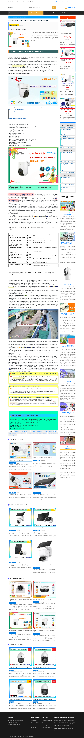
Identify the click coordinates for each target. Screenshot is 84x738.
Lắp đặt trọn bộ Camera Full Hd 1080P (67, 178)
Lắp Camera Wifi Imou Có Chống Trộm (67, 169)
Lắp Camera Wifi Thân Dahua (67, 156)
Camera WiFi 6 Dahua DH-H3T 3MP (16, 699)
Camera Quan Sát (13, 17)
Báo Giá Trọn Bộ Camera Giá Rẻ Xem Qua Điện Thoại (68, 243)
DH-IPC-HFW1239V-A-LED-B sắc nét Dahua (18, 490)
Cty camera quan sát (46, 722)
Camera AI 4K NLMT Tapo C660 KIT (16, 527)
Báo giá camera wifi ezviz (66, 141)
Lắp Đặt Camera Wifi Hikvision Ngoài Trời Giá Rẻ (67, 164)
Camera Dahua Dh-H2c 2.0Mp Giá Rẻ (67, 283)
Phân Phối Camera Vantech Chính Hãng (67, 447)
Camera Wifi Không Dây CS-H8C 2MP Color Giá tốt (43, 631)
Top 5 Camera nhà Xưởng (66, 136)
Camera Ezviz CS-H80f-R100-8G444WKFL (67, 60)
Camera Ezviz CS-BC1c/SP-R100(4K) (66, 34)
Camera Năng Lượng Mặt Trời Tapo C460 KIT (19, 559)
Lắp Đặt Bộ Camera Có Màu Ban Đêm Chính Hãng (67, 190)
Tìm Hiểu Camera (34, 727)
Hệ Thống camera (46, 725)
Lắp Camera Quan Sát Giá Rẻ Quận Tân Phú (67, 314)
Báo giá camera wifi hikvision (67, 147)
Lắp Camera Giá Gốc (35, 722)
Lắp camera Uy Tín (35, 725)
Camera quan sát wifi (47, 720)
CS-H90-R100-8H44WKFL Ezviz (67, 109)
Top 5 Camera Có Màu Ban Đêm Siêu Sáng (67, 139)
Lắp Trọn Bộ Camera (36, 12)
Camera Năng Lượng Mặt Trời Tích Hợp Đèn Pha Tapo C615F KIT (44, 564)
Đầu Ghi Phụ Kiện (50, 12)
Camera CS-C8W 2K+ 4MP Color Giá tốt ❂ (42, 599)
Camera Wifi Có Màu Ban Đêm (67, 161)
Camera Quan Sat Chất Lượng (70, 1)
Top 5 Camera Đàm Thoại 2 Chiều (66, 130)
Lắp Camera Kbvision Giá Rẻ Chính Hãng (67, 380)
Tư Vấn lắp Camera (64, 12)
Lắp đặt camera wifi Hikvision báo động (67, 159)
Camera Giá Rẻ (71, 7)
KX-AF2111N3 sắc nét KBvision (16, 460)
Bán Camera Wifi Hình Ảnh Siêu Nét (67, 153)
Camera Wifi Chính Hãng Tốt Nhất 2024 (67, 213)
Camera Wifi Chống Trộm (66, 166)
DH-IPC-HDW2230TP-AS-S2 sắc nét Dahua (42, 457)
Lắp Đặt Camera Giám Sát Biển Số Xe (22, 431)
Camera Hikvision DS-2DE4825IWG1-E (41, 667)
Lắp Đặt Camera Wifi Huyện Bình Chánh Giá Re (67, 346)
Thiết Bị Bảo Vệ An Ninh (65, 187)
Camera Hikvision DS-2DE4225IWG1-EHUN (42, 699)
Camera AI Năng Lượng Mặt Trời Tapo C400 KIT (44, 527)
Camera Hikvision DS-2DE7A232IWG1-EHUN (18, 667)
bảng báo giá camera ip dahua (67, 127)
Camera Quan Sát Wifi (58, 1)
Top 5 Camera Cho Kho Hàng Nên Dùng (68, 144)
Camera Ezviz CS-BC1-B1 (66, 85)
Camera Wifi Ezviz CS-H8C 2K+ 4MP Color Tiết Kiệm (28, 20)
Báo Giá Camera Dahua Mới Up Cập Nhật (67, 133)
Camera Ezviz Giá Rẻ (21, 17)
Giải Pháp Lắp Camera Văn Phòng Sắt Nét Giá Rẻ (37, 433)
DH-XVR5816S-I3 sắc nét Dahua (40, 490)
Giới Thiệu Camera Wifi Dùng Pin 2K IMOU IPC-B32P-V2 (42, 431)
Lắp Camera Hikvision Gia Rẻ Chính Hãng (67, 413)
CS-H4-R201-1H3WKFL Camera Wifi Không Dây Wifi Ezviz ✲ (20, 600)
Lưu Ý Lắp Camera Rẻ (47, 727)
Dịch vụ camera (34, 720)
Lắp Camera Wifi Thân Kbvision (67, 172)
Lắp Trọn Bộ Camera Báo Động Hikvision (67, 185)
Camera (22, 7)
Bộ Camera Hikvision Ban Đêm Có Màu (68, 181)
